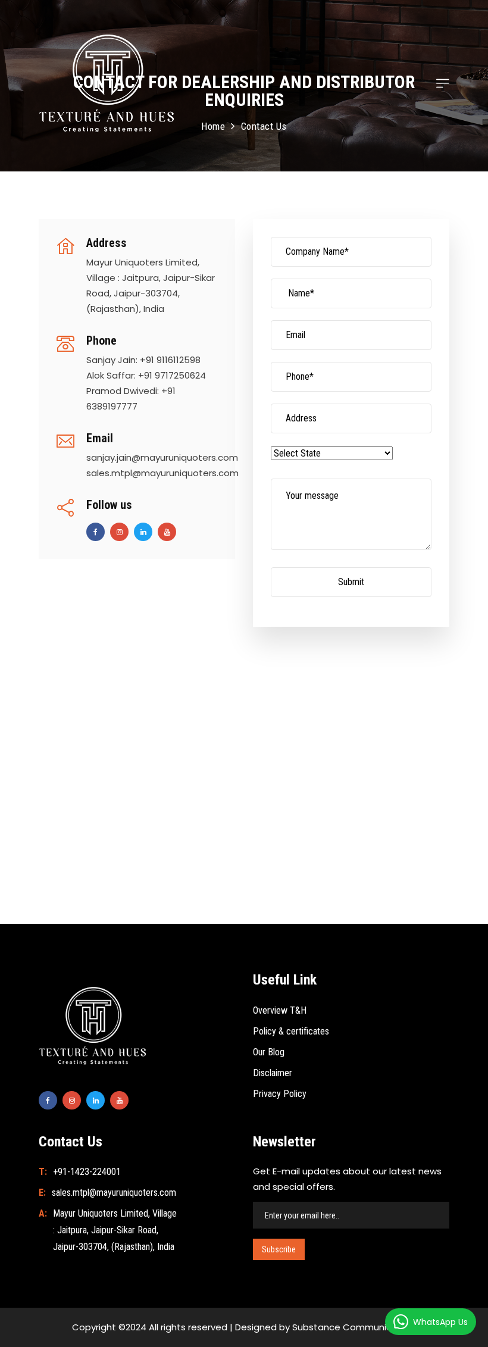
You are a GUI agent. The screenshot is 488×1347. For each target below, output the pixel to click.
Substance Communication (353, 1327)
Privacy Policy (279, 1093)
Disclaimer (272, 1073)
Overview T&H (279, 1010)
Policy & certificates (291, 1031)
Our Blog (268, 1052)
